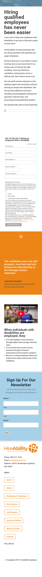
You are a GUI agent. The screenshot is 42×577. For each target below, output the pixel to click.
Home (9, 480)
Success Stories (13, 520)
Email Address (10, 160)
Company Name (11, 174)
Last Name (8, 153)
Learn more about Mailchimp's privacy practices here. (19, 220)
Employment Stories (13, 572)
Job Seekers (12, 512)
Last (5, 416)
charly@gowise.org (17, 460)
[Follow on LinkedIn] (26, 549)
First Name (9, 146)
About (9, 488)
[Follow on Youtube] (12, 549)
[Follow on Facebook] (5, 549)
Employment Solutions (16, 496)
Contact (10, 536)
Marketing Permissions (12, 182)
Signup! (6, 432)
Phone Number (10, 167)
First (5, 407)
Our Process (12, 504)
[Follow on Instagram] (19, 549)
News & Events (13, 528)
